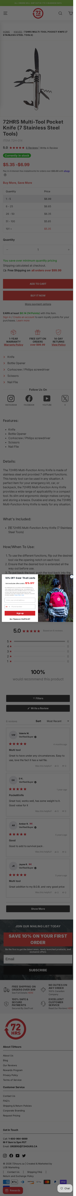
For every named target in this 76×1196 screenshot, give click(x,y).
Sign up (20, 613)
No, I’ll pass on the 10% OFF (20, 619)
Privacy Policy (17, 595)
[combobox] (7, 606)
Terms (23, 595)
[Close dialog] (71, 576)
